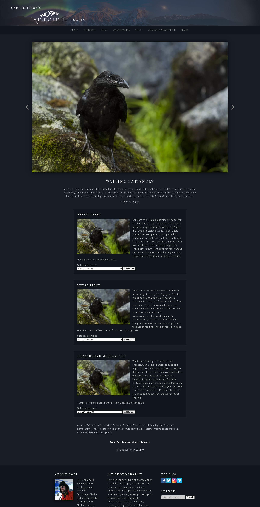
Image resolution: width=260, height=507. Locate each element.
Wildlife (140, 449)
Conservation (121, 29)
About (104, 29)
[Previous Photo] (28, 114)
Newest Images (131, 201)
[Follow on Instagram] (174, 480)
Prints (75, 29)
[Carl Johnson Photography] (43, 22)
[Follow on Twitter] (168, 480)
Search (185, 29)
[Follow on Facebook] (163, 480)
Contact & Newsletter (162, 29)
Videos (139, 29)
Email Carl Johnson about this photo (130, 441)
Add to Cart (129, 269)
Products (90, 29)
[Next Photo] (231, 114)
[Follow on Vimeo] (179, 480)
